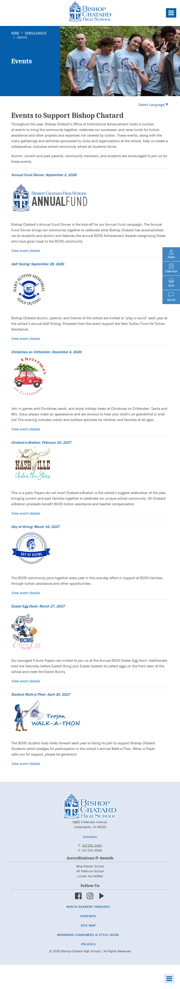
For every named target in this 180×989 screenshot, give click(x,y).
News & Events (35, 33)
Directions (90, 837)
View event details (25, 250)
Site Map (88, 925)
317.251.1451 (92, 845)
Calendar (171, 271)
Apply (171, 257)
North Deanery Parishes (88, 907)
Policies (88, 944)
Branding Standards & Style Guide (88, 935)
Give (171, 285)
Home (15, 33)
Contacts (88, 916)
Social (171, 300)
